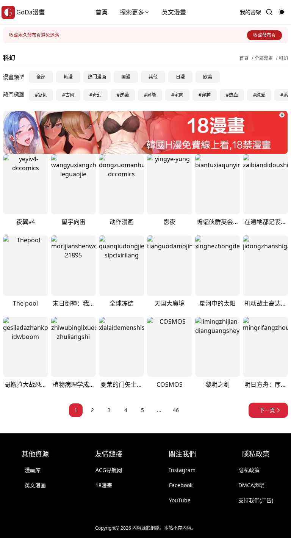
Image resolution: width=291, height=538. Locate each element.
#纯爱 (259, 95)
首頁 (101, 12)
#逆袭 (123, 95)
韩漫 (68, 77)
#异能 (150, 95)
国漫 (125, 77)
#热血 (232, 95)
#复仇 (41, 95)
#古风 (68, 95)
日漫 (180, 77)
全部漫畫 (264, 58)
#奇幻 (95, 95)
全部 (40, 77)
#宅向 (177, 95)
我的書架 (250, 12)
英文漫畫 (174, 12)
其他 (153, 77)
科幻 (283, 58)
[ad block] (145, 132)
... (159, 410)
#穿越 (205, 95)
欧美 (207, 77)
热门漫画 (97, 77)
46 (176, 410)
